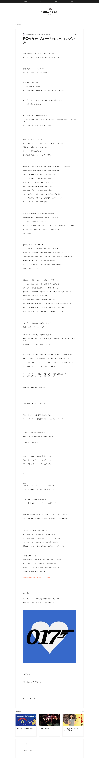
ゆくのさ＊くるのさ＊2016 (25, 728)
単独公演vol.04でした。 (48, 728)
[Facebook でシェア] (23, 698)
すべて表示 (81, 711)
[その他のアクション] (75, 34)
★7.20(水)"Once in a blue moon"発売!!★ (71, 729)
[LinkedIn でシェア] (30, 698)
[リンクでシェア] (34, 698)
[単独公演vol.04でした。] (49, 720)
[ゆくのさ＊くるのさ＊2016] (26, 720)
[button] (81, 24)
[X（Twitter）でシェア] (27, 698)
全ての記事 (18, 24)
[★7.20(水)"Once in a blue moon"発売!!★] (73, 720)
